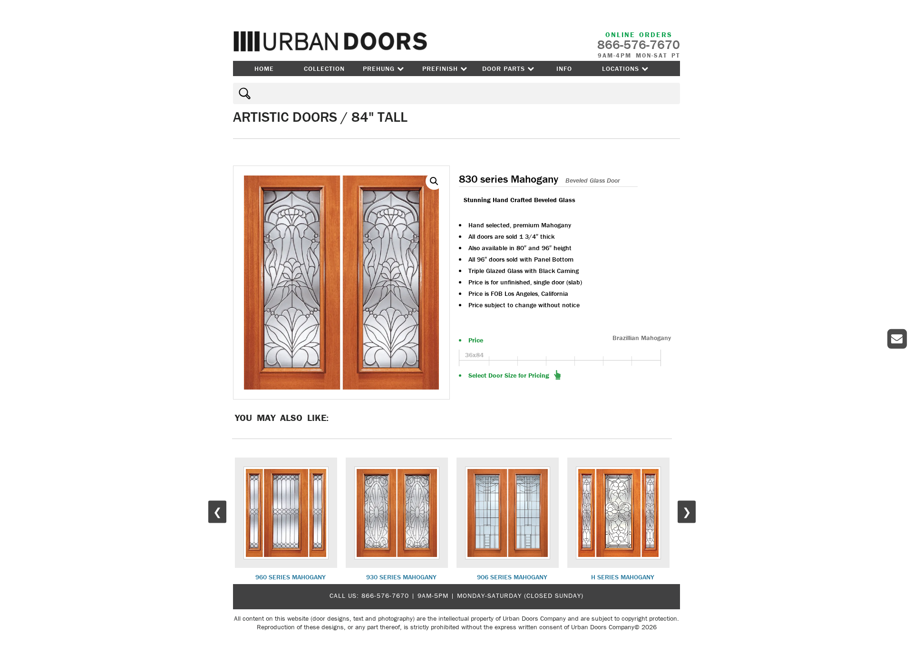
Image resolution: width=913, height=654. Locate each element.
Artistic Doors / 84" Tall (320, 117)
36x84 (474, 355)
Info (564, 68)
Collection (324, 68)
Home (264, 68)
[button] (434, 181)
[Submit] (243, 93)
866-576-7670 (385, 595)
